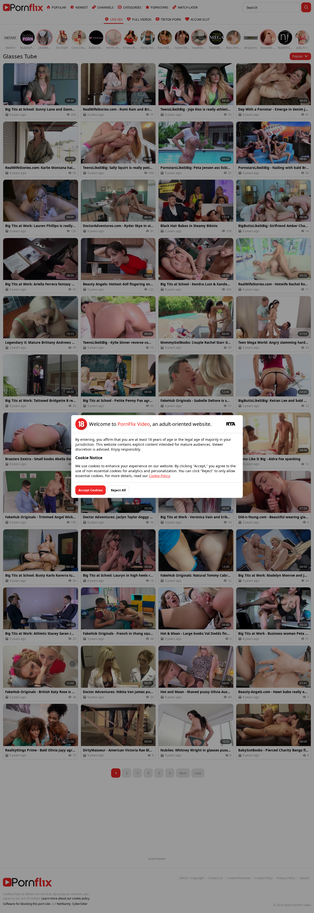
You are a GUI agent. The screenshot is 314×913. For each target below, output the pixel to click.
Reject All (118, 490)
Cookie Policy (159, 475)
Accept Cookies (90, 490)
